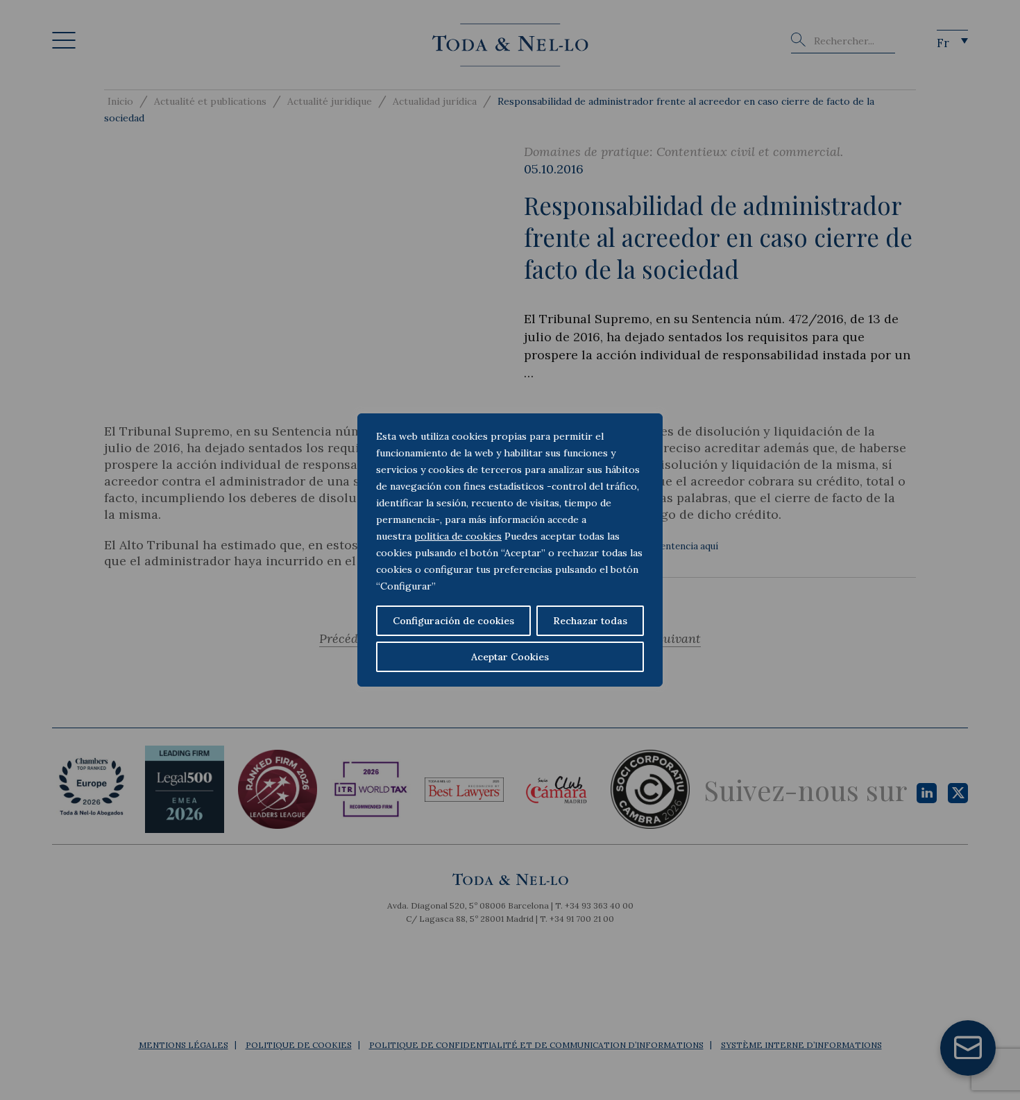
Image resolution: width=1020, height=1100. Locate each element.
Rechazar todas (590, 621)
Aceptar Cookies (510, 657)
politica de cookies (458, 536)
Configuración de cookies (453, 621)
